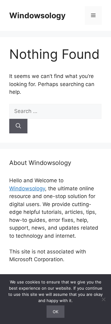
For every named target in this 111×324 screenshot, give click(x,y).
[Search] (18, 126)
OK (55, 311)
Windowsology (37, 15)
